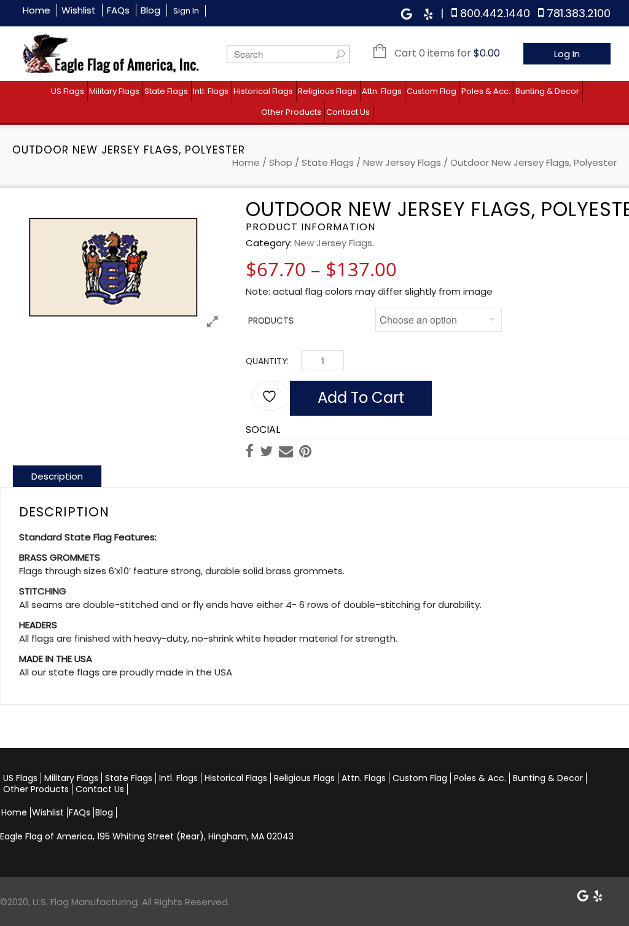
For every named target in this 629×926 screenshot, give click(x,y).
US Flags (67, 91)
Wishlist (78, 10)
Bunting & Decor (547, 91)
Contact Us (348, 112)
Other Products (291, 112)
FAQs (118, 10)
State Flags (166, 91)
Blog (150, 10)
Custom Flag (431, 91)
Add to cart (361, 397)
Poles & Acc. (485, 91)
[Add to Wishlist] (271, 396)
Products (271, 321)
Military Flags (114, 91)
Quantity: (267, 361)
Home (36, 10)
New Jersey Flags (402, 162)
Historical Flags (263, 91)
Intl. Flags (211, 91)
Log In (567, 53)
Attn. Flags (382, 91)
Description (57, 476)
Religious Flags (327, 91)
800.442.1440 (495, 13)
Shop (280, 162)
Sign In (186, 11)
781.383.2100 (579, 13)
